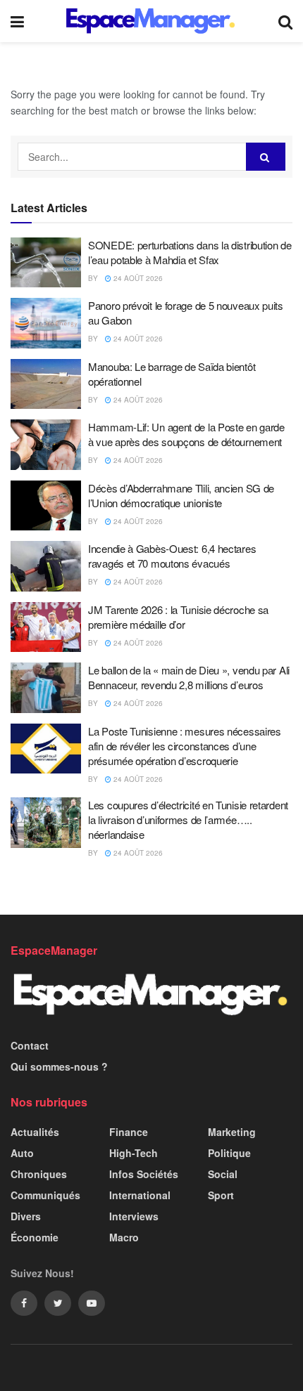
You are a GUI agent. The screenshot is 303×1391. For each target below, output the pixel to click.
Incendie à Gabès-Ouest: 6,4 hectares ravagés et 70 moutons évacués (172, 555)
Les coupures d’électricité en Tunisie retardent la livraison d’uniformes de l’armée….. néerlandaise (188, 819)
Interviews (134, 1216)
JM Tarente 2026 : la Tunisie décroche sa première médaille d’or (178, 617)
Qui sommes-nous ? (59, 1066)
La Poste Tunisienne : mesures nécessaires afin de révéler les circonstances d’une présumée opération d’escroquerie (184, 746)
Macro (124, 1237)
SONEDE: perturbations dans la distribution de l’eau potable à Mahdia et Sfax (190, 252)
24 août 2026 (137, 278)
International (140, 1195)
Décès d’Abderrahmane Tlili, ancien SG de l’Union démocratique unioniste (181, 495)
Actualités (35, 1132)
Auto (22, 1153)
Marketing (232, 1132)
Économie (34, 1237)
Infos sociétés (143, 1174)
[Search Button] (265, 157)
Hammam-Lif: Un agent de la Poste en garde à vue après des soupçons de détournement (186, 434)
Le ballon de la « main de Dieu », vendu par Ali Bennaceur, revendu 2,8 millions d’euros (189, 677)
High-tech (133, 1153)
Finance (128, 1132)
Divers (26, 1216)
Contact (30, 1045)
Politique (229, 1153)
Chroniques (39, 1174)
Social (222, 1174)
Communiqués (45, 1195)
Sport (221, 1195)
